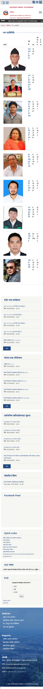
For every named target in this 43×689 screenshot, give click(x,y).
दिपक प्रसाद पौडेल (29, 109)
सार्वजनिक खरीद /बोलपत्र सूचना (13, 620)
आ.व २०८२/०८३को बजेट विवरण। (13, 332)
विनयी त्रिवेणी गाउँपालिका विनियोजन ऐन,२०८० (16, 372)
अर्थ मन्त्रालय (6, 542)
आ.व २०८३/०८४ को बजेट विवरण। (13, 315)
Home (3, 25)
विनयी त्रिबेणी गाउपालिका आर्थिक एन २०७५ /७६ (16, 398)
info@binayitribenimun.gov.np (15, 668)
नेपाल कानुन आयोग (8, 549)
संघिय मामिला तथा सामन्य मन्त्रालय (12, 538)
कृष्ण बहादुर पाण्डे (29, 160)
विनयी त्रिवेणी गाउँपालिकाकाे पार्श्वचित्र (14, 482)
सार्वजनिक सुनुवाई (8, 646)
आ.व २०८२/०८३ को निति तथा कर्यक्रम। (15, 323)
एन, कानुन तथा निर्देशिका (11, 624)
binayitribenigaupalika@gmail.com (17, 664)
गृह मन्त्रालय (6, 540)
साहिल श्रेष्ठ (29, 185)
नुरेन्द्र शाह (29, 237)
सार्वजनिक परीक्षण (8, 649)
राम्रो (15, 586)
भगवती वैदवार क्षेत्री (29, 82)
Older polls (6, 600)
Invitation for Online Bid (11, 447)
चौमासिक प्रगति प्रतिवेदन (11, 642)
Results (5, 603)
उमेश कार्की (29, 263)
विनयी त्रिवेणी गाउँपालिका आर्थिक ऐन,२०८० (15, 381)
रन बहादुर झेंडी (29, 212)
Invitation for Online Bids (12, 422)
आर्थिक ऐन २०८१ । (9, 364)
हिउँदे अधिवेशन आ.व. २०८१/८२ (12, 340)
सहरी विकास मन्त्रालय (9, 551)
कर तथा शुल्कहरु (8, 627)
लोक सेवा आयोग (7, 545)
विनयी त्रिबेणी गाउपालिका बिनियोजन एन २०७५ (16, 389)
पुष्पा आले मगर (29, 134)
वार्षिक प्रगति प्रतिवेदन (10, 639)
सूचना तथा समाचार (9, 617)
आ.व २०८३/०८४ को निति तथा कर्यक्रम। (15, 306)
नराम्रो (15, 592)
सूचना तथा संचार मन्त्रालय (10, 547)
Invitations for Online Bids (12, 439)
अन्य (7, 348)
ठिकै (15, 589)
